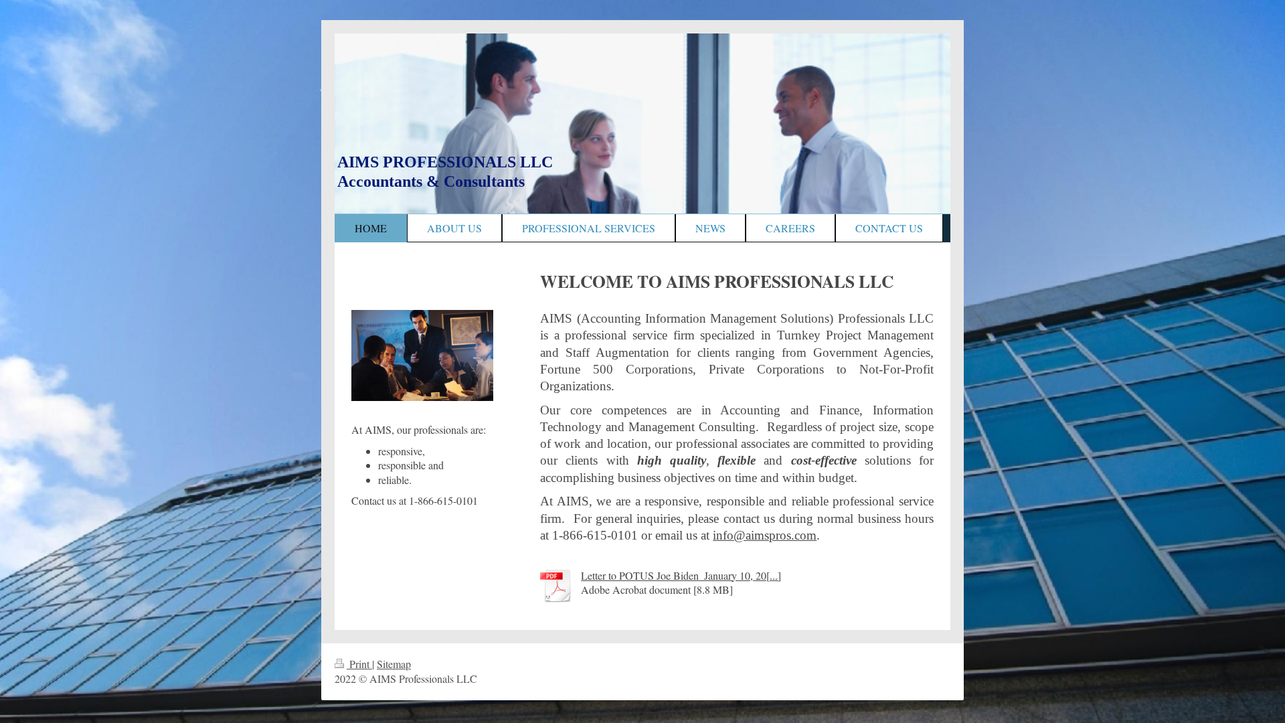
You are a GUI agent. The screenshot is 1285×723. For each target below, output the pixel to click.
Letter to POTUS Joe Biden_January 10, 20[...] (681, 575)
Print (359, 664)
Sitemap (394, 664)
